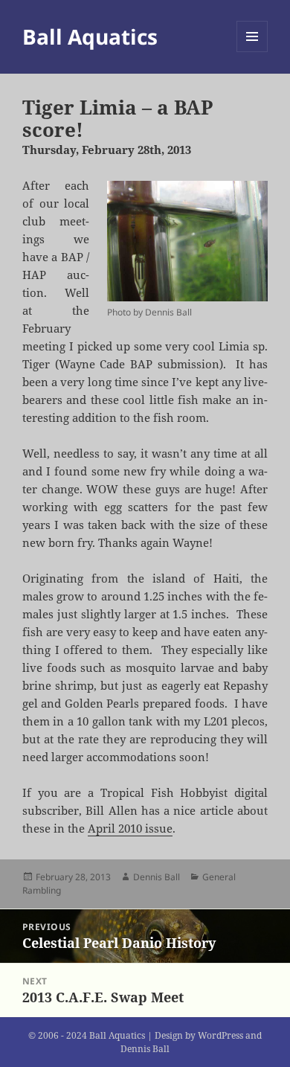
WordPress (220, 1035)
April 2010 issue (130, 828)
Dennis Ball (156, 877)
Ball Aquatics (90, 36)
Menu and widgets (252, 51)
